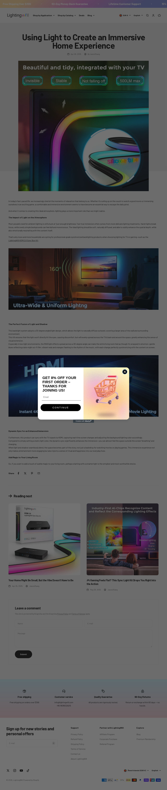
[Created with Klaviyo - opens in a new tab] (83, 421)
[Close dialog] (125, 372)
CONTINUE (60, 407)
